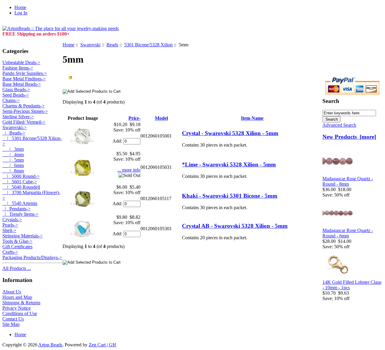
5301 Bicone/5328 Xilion (148, 44)
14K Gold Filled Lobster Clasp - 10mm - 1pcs (351, 285)
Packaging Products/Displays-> (32, 257)
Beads (112, 44)
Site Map (11, 324)
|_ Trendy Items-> (20, 214)
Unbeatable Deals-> (21, 62)
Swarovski (90, 44)
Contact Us (13, 318)
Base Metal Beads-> (21, 84)
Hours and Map (17, 297)
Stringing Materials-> (22, 235)
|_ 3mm (13, 149)
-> (14, 127)
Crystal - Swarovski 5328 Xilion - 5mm (230, 133)
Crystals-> (12, 219)
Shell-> (9, 230)
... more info (128, 169)
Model (161, 118)
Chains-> (11, 100)
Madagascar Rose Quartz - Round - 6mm (347, 233)
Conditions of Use (19, 313)
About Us (11, 291)
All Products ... (16, 268)
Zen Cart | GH (102, 344)
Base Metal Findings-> (24, 78)
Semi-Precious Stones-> (25, 111)
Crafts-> (10, 252)
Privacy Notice (16, 308)
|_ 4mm (13, 154)
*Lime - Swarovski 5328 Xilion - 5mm (229, 164)
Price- (134, 118)
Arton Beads (50, 344)
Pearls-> (10, 225)
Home (20, 7)
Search (330, 101)
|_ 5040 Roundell (21, 187)
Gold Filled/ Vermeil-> (23, 122)
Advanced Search (339, 125)
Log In (20, 12)
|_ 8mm (13, 170)
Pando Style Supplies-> (24, 73)
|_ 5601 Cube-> (19, 181)
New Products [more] (349, 137)
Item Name (252, 118)
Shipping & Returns (21, 302)
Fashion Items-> (17, 67)
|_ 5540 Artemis (19, 203)
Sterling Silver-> (18, 116)
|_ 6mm (13, 165)
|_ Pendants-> (16, 208)
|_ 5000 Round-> (21, 176)
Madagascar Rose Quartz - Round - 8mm (347, 181)
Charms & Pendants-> (23, 105)
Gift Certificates (17, 246)
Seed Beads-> (15, 95)
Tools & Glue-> (17, 241)
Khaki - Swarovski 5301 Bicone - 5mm (229, 196)
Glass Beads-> (16, 89)
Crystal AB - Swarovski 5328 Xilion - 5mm (235, 226)
